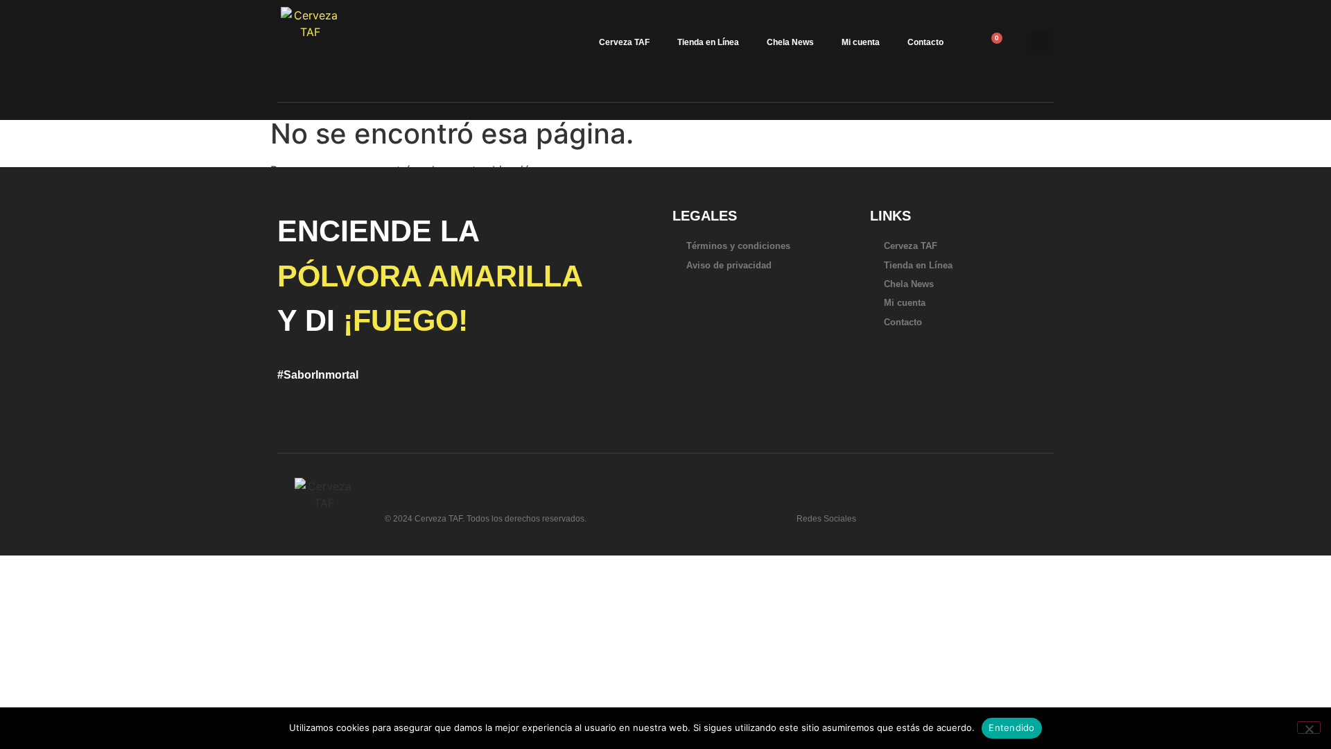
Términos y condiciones (738, 246)
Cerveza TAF (624, 42)
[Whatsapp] (881, 513)
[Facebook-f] (925, 513)
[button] (1041, 42)
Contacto (925, 42)
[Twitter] (903, 513)
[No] (1309, 727)
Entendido (1011, 727)
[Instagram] (948, 513)
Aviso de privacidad (729, 265)
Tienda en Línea (708, 42)
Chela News (790, 42)
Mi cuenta (861, 42)
